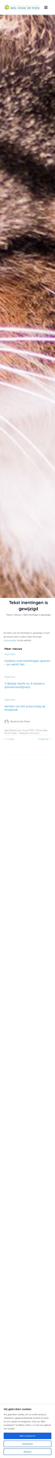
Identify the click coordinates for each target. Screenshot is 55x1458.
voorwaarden (10, 640)
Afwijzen (27, 1451)
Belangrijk (34, 733)
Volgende (43, 739)
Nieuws (17, 614)
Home (9, 614)
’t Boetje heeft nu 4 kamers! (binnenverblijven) (24, 685)
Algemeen (9, 654)
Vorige (10, 739)
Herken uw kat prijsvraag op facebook (24, 708)
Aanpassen (27, 1443)
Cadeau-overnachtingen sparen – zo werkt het (27, 662)
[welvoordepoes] (21, 5)
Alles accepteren (27, 1436)
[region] (27, 1431)
